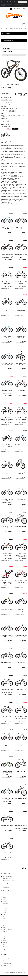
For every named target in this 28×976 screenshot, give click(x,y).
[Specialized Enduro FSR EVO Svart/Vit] (21, 274)
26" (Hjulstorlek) (5, 120)
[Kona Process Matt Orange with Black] (7, 546)
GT (10, 28)
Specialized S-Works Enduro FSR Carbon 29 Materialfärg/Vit (7, 392)
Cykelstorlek (5, 885)
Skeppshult (5, 942)
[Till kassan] (11, 9)
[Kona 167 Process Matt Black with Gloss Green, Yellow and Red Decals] (7, 247)
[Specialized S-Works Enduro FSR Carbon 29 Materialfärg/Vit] (7, 383)
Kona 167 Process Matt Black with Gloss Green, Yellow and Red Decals (7, 256)
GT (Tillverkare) (18, 123)
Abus (4, 894)
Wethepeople (5, 951)
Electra (4, 912)
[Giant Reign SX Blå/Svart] (7, 328)
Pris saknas (8, 232)
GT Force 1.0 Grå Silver (21, 798)
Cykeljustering (6, 958)
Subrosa (4, 948)
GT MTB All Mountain (21, 28)
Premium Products (7, 935)
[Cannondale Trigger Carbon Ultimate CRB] (7, 437)
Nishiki (4, 933)
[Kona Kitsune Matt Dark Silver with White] (7, 818)
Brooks (4, 901)
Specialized (5, 946)
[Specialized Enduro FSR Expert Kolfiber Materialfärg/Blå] (21, 600)
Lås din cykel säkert (7, 961)
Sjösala (4, 940)
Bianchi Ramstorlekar (7, 876)
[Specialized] (25, 267)
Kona (4, 922)
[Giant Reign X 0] (21, 655)
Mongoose (5, 931)
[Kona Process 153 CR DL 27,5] (7, 219)
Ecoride (4, 910)
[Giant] (11, 321)
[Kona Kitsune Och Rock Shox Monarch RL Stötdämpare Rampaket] (21, 818)
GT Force (5, 30)
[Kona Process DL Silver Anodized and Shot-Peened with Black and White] (7, 682)
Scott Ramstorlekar (7, 878)
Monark (4, 927)
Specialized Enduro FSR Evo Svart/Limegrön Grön (21, 718)
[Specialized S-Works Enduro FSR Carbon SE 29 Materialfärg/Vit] (7, 410)
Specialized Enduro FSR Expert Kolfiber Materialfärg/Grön (7, 800)
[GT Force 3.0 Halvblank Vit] (21, 736)
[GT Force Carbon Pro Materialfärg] (14, 70)
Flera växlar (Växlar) (6, 124)
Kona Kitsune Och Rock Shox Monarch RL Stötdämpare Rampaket (21, 827)
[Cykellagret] (14, 15)
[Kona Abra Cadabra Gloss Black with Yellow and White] (7, 600)
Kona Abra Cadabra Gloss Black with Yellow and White (6, 609)
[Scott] (25, 485)
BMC (4, 899)
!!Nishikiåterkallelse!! (7, 963)
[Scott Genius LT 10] (21, 682)
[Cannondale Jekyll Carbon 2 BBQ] (21, 328)
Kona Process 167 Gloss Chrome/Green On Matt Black (21, 256)
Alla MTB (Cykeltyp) (5, 121)
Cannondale (5, 903)
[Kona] (11, 213)
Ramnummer (6, 887)
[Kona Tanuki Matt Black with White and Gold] (7, 627)
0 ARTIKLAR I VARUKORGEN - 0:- (20, 8)
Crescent (4, 907)
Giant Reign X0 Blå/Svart (21, 444)
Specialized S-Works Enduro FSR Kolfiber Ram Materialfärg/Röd (7, 582)
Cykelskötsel (5, 960)
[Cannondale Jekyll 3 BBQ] (7, 301)
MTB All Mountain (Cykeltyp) (7, 123)
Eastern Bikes (6, 908)
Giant (4, 916)
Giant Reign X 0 (21, 662)
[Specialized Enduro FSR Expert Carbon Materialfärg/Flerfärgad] (7, 491)
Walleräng (5, 949)
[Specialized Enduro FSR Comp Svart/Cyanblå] (7, 355)
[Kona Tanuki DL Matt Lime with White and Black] (7, 763)
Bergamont (5, 895)
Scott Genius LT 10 (21, 689)
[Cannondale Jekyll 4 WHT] (7, 464)
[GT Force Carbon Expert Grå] (7, 519)
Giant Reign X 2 (7, 716)
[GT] (11, 512)
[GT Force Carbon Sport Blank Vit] (7, 736)
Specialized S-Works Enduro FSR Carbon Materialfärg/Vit (21, 310)
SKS (4, 944)
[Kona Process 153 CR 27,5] (21, 219)
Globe (4, 918)
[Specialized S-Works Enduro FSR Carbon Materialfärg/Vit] (21, 301)
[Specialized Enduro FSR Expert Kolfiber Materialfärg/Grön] (7, 791)
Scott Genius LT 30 (21, 499)
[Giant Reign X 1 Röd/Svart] (21, 383)
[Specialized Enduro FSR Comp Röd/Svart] (21, 573)
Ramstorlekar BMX (7, 884)
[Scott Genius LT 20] (7, 845)
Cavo (4, 905)
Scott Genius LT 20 (6, 852)
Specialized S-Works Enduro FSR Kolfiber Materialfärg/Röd (21, 555)
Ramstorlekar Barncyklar (8, 882)
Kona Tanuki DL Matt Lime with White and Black (7, 773)
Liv (3, 925)
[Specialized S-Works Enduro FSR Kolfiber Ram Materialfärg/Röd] (7, 573)
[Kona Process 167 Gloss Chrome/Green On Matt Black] (21, 247)
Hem (2, 28)
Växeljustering (6, 965)
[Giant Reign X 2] (7, 709)
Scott (4, 938)
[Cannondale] (11, 267)
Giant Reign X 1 (21, 771)
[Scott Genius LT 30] (21, 491)
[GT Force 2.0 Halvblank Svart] (7, 655)
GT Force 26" (10, 30)
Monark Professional (7, 929)
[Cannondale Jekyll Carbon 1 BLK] (21, 464)
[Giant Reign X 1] (21, 763)
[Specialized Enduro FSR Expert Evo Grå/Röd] (21, 627)
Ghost (4, 914)
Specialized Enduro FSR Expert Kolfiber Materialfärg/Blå (21, 609)
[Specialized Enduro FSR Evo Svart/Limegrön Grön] (21, 709)
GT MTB (14, 28)
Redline (4, 936)
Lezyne (4, 923)
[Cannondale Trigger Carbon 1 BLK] (21, 355)
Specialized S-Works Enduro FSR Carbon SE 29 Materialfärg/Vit (7, 419)
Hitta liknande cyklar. (6, 126)
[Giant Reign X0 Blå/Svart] (21, 437)
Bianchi (4, 897)
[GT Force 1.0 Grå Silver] (21, 791)
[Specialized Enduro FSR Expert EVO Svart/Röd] (21, 410)
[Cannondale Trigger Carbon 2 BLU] (7, 274)
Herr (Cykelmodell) (13, 120)
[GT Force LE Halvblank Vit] (21, 519)
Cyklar (6, 28)
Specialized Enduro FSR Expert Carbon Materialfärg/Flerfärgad (7, 501)
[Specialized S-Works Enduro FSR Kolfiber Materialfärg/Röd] (21, 546)
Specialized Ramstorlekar (8, 880)
